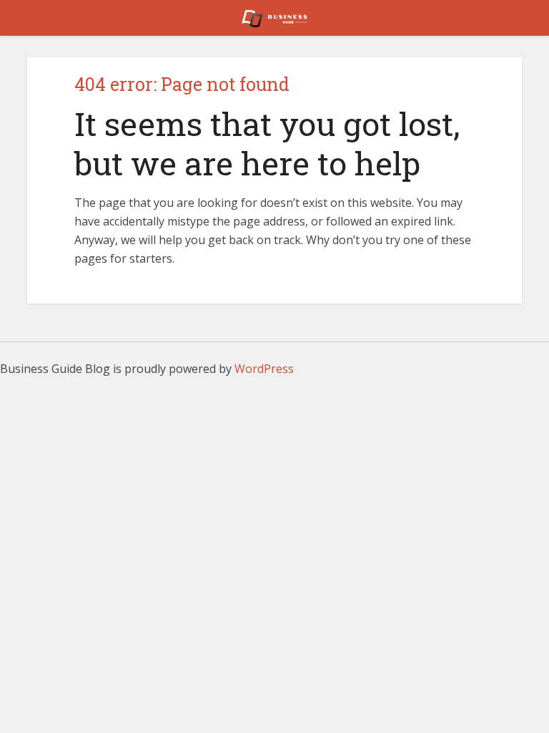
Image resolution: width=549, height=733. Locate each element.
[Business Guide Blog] (274, 16)
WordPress (264, 369)
